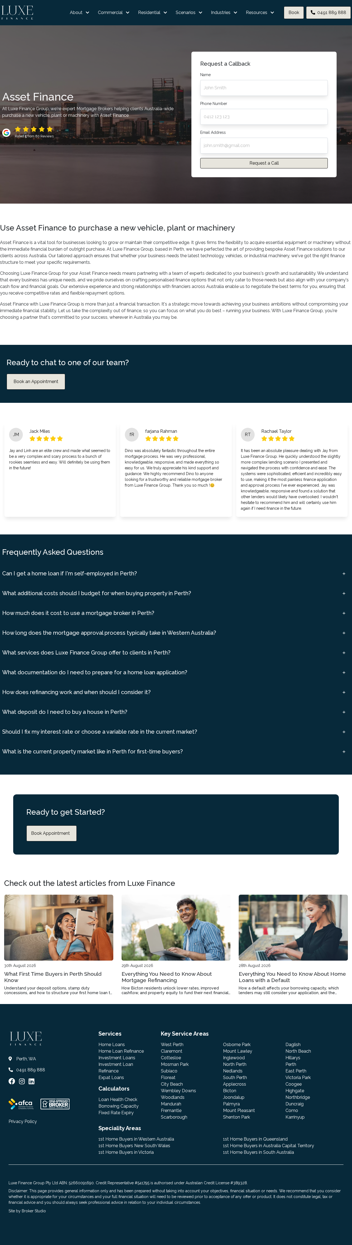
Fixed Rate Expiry (116, 1112)
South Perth (235, 1077)
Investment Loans (116, 1057)
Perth (290, 1064)
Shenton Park (236, 1117)
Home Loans (111, 1044)
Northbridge (297, 1097)
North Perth (234, 1064)
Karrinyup (295, 1117)
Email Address (213, 132)
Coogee (293, 1084)
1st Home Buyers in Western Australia (136, 1139)
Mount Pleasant (239, 1110)
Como (291, 1110)
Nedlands (233, 1071)
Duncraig (294, 1104)
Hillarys (292, 1057)
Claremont (171, 1051)
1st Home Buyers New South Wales (134, 1145)
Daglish (293, 1044)
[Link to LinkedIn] (31, 1081)
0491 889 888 (331, 12)
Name (205, 75)
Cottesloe (171, 1057)
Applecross (234, 1084)
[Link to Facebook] (13, 1081)
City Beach (172, 1084)
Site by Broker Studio (27, 1211)
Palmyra (231, 1104)
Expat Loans (111, 1077)
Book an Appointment (35, 381)
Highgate (294, 1090)
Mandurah (171, 1104)
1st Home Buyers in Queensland (255, 1139)
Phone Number (213, 103)
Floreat (168, 1077)
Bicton (229, 1090)
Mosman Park (175, 1064)
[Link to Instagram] (22, 1081)
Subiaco (169, 1071)
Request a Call (264, 163)
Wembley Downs (178, 1090)
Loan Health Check (117, 1099)
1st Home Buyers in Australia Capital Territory (268, 1145)
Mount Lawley (237, 1051)
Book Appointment (50, 833)
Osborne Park (237, 1044)
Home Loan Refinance (121, 1051)
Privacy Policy (23, 1121)
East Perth (295, 1071)
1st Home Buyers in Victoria (126, 1152)
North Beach (298, 1051)
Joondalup (233, 1097)
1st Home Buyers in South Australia (258, 1152)
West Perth (172, 1044)
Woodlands (173, 1097)
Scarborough (174, 1117)
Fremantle (171, 1110)
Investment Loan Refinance (115, 1068)
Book (293, 12)
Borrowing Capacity (118, 1106)
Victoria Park (298, 1077)
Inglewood (234, 1057)
